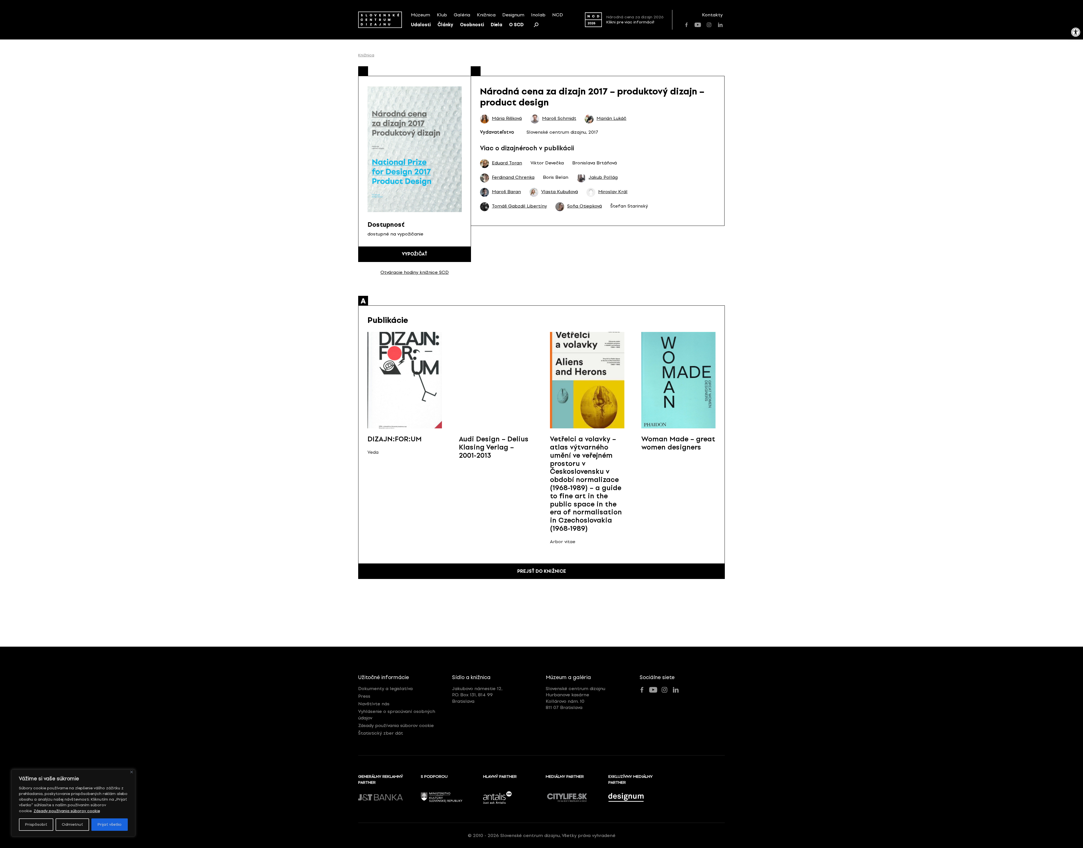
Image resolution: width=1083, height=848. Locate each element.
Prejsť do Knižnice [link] (541, 571)
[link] (1075, 32)
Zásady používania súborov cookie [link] (67, 811)
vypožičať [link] (414, 254)
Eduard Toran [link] (507, 163)
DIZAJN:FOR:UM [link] (394, 439)
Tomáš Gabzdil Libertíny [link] (519, 206)
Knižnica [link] (486, 14)
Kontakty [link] (712, 14)
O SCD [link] (516, 24)
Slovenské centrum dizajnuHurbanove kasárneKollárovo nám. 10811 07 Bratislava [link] (575, 698)
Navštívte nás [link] (373, 703)
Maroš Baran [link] (506, 192)
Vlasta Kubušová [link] (559, 192)
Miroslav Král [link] (613, 192)
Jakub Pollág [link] (603, 177)
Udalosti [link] (421, 24)
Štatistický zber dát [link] (380, 733)
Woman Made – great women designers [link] (678, 443)
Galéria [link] (462, 14)
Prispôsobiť (36, 824)
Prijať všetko (110, 824)
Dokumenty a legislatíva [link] (385, 688)
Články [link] (445, 24)
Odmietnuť (72, 824)
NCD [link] (557, 14)
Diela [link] (496, 24)
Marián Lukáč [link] (611, 118)
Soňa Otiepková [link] (584, 206)
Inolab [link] (538, 14)
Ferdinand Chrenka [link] (513, 177)
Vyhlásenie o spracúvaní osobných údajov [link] (396, 714)
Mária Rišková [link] (507, 118)
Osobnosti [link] (472, 24)
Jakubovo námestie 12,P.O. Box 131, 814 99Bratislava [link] (477, 695)
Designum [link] (513, 14)
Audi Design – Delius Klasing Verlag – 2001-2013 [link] (494, 447)
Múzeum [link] (420, 14)
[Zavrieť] (131, 772)
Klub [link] (442, 14)
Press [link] (364, 696)
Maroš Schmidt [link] (559, 118)
